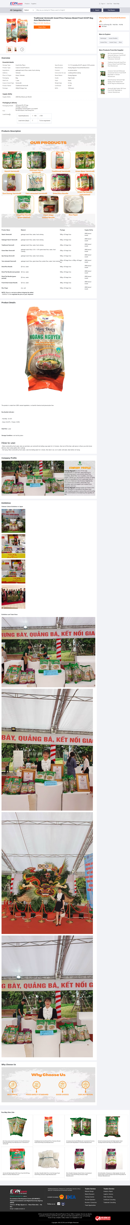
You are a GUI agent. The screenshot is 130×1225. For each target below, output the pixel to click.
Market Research (89, 1194)
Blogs (75, 1188)
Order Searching (108, 1197)
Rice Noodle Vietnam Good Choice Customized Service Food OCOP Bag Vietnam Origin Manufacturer (79, 1174)
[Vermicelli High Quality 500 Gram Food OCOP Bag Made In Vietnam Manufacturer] (17, 1158)
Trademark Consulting (110, 1202)
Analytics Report (108, 1191)
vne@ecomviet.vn (19, 1208)
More (120, 42)
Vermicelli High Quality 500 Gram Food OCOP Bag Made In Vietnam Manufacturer (117, 90)
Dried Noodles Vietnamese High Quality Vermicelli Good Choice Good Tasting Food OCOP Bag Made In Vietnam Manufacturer (112, 1174)
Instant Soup (112, 42)
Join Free (109, 3)
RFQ (79, 1188)
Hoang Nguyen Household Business (112, 18)
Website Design (89, 1191)
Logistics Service (108, 1194)
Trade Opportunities (90, 1205)
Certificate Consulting (109, 1199)
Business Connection (91, 1202)
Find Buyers (111, 10)
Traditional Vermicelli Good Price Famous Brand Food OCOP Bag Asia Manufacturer (117, 64)
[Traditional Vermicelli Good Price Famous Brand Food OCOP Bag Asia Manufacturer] (48, 1126)
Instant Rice (103, 42)
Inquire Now (42, 27)
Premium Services (53, 1188)
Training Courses (89, 1197)
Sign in (103, 3)
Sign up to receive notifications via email (60, 1190)
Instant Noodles (113, 38)
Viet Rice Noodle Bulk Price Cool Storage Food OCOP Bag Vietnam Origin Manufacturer (47, 1173)
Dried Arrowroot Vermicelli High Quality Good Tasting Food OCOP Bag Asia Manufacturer (116, 81)
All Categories (16, 10)
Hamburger (103, 38)
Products (27, 3)
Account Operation (90, 1199)
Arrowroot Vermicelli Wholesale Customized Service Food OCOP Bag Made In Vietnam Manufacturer (80, 1141)
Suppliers (33, 3)
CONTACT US (6, 294)
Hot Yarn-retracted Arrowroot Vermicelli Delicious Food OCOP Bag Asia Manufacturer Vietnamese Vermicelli (16, 1142)
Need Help (116, 3)
